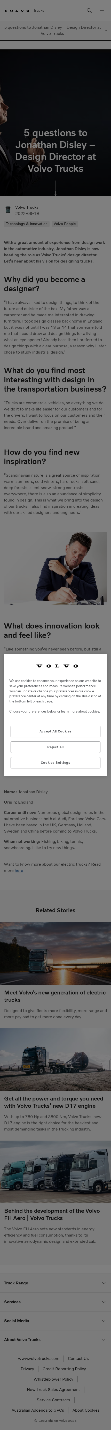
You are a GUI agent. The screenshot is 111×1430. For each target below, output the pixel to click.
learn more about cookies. (80, 711)
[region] (55, 715)
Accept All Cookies (55, 731)
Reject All (55, 747)
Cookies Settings (55, 763)
